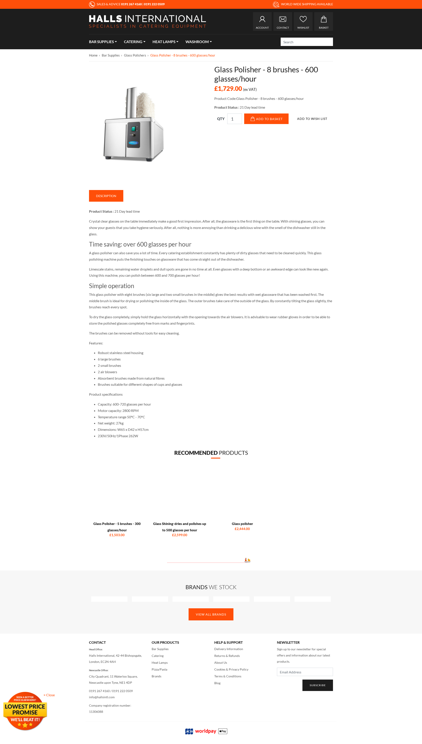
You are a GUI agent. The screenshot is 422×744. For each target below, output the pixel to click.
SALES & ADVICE (119, 4)
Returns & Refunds (227, 656)
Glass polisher (242, 524)
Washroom (197, 41)
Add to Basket (269, 119)
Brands (156, 676)
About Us (220, 662)
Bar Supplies (101, 41)
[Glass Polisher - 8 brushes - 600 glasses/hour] (197, 93)
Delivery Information (228, 649)
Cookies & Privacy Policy (231, 669)
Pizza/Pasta (159, 669)
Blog (217, 683)
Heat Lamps (164, 41)
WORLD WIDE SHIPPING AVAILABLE (306, 4)
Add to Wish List (312, 119)
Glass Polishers (135, 55)
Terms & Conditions (227, 676)
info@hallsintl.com (102, 697)
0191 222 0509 (122, 691)
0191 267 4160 (99, 691)
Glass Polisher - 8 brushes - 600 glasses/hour (182, 55)
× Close (49, 695)
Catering (133, 41)
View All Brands (211, 614)
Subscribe (318, 685)
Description (106, 196)
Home (93, 55)
